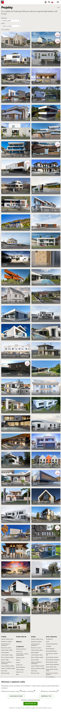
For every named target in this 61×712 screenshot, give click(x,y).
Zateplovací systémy (6, 642)
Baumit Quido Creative (52, 657)
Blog (17, 674)
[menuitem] (45, 2)
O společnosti (20, 647)
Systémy (33, 637)
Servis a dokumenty (51, 637)
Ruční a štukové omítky (7, 657)
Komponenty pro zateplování (5, 644)
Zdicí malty (4, 671)
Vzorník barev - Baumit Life (52, 654)
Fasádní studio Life (21, 637)
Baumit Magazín (50, 649)
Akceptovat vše (30, 703)
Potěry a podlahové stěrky (8, 668)
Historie (18, 660)
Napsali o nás (19, 672)
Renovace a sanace (6, 648)
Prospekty (48, 646)
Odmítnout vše (46, 696)
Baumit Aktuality (20, 667)
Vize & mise (19, 651)
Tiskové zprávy (20, 670)
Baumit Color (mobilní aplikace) (52, 674)
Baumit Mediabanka (51, 651)
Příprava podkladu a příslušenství (6, 663)
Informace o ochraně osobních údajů (30, 700)
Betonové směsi (5, 673)
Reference (19, 642)
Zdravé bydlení (5, 653)
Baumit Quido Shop (51, 667)
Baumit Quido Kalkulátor (52, 665)
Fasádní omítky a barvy (7, 639)
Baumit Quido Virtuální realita (52, 670)
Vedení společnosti (21, 649)
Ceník (47, 642)
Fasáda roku (19, 665)
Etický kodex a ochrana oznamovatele (22, 654)
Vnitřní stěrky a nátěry (7, 655)
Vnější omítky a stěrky (6, 650)
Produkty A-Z (49, 639)
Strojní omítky (4, 660)
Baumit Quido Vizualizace (52, 660)
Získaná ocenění (20, 658)
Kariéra (18, 662)
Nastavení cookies (16, 696)
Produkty (3, 637)
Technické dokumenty (51, 644)
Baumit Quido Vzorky (51, 662)
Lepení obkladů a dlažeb (7, 666)
